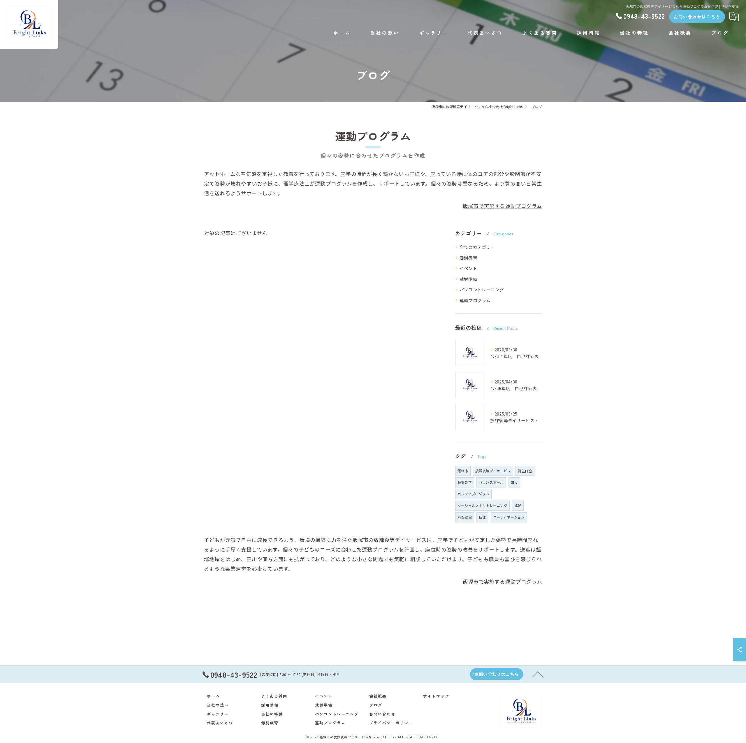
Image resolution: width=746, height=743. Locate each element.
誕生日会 (525, 470)
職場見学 (465, 482)
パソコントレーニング (482, 289)
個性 (482, 517)
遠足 (517, 505)
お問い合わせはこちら (697, 17)
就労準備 (468, 279)
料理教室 (465, 517)
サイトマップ (436, 696)
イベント (468, 268)
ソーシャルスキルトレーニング (482, 505)
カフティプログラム (473, 493)
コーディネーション (509, 517)
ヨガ (514, 482)
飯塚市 (463, 470)
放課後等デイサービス (493, 470)
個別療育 (468, 258)
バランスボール (491, 482)
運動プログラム (475, 300)
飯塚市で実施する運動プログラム (502, 205)
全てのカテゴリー (477, 247)
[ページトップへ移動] (537, 674)
